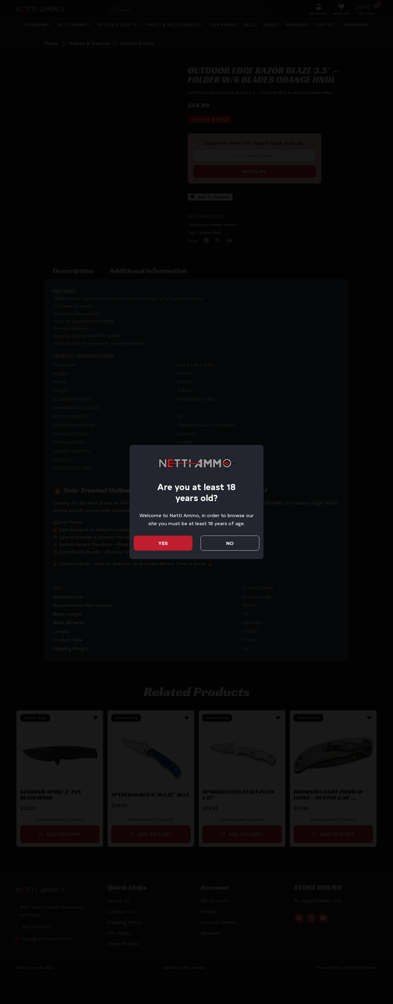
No (230, 543)
